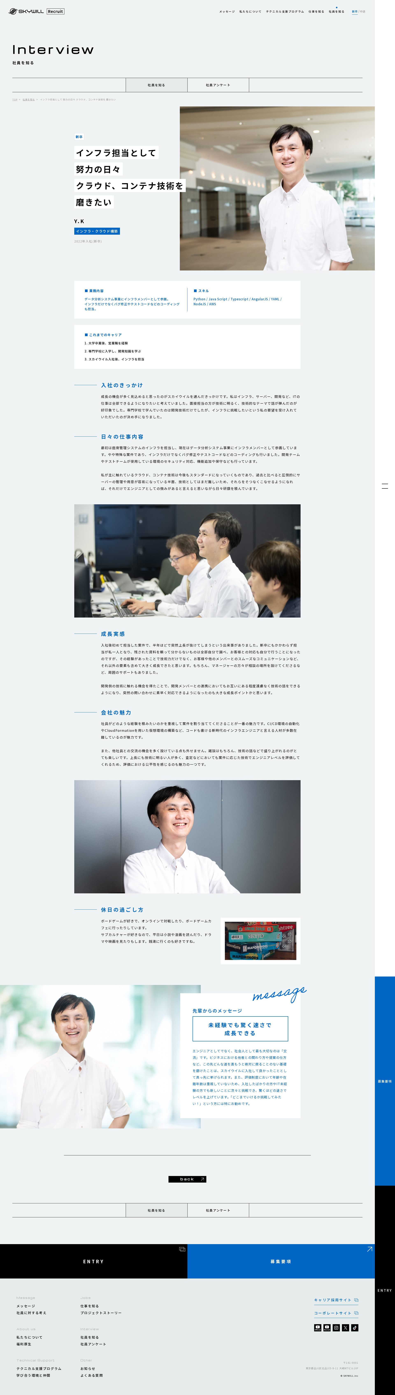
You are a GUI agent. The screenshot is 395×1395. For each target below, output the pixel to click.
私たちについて (250, 11)
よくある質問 (91, 1375)
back (187, 1178)
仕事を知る (317, 11)
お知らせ (88, 1368)
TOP (14, 99)
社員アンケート (218, 85)
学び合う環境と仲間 (33, 1375)
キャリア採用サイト (333, 1299)
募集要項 (385, 1081)
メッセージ (227, 11)
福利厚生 (24, 1343)
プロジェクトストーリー (101, 1312)
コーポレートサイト (333, 1313)
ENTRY (385, 1290)
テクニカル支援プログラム (285, 11)
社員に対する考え (31, 1312)
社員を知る (337, 11)
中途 (363, 11)
